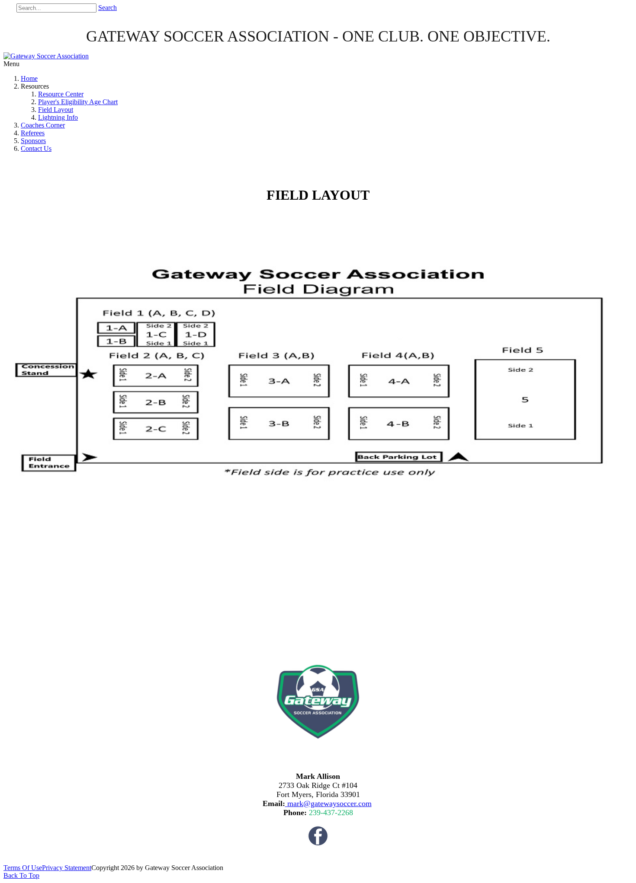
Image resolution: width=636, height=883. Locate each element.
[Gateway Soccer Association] (46, 56)
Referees (33, 133)
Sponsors (33, 140)
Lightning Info (58, 117)
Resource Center (61, 94)
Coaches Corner (43, 125)
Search (107, 7)
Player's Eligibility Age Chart (78, 101)
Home (29, 78)
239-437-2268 (331, 812)
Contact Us (36, 148)
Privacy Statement (66, 867)
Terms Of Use (22, 867)
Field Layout (55, 109)
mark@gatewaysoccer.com (329, 803)
